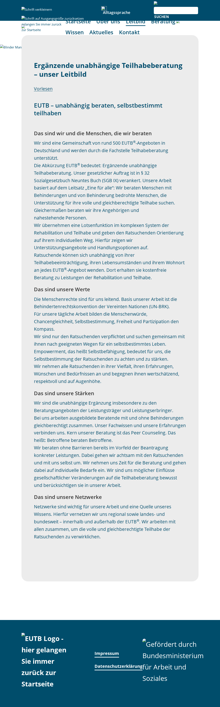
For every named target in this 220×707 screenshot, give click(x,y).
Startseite (78, 21)
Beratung (163, 21)
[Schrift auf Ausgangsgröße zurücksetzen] (52, 18)
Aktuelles (101, 32)
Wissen (75, 32)
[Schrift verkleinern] (36, 9)
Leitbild (135, 21)
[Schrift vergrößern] (36, 27)
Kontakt (129, 32)
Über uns (108, 21)
